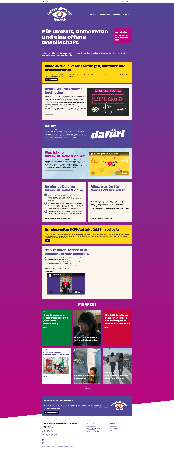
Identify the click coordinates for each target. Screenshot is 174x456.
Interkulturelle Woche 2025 (49, 446)
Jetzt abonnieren (51, 413)
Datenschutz (60, 446)
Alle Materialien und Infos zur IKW (101, 219)
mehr (48, 240)
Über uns (116, 14)
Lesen (45, 327)
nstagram (46, 442)
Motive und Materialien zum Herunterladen (94, 428)
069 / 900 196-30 (48, 430)
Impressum (66, 446)
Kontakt (72, 446)
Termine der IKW (91, 426)
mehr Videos (49, 271)
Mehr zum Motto (50, 140)
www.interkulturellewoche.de (49, 436)
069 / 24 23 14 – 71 (49, 432)
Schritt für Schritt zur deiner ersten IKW (57, 219)
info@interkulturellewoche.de (74, 102)
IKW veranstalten (114, 428)
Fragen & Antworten (92, 424)
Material (126, 14)
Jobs (111, 430)
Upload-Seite (49, 114)
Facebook (46, 440)
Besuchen (94, 14)
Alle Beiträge (87, 388)
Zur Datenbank (51, 79)
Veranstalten (105, 14)
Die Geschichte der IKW (93, 432)
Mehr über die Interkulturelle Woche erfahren (59, 170)
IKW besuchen (113, 426)
